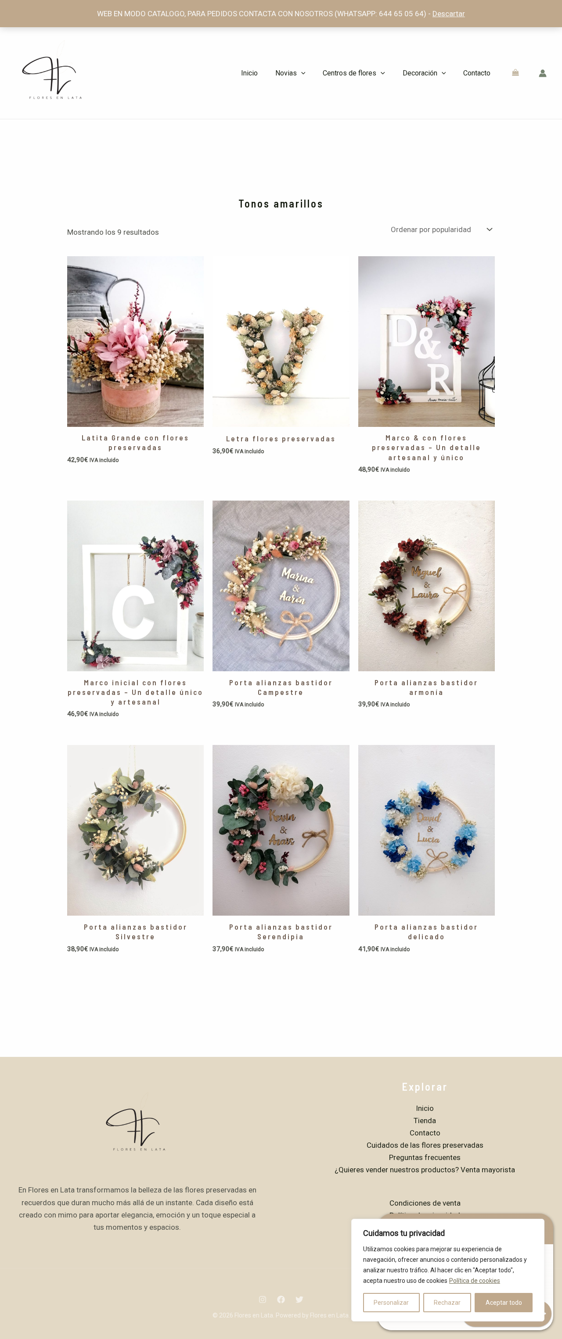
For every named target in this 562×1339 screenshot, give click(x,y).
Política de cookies (474, 1280)
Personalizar (391, 1302)
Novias (286, 73)
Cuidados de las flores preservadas (425, 1145)
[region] (447, 1270)
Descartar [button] (448, 13)
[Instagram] (263, 1299)
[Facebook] (281, 1299)
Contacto (476, 73)
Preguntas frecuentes (425, 1157)
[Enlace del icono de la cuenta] (543, 73)
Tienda (425, 1120)
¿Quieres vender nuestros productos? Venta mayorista (425, 1169)
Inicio (249, 73)
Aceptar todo (504, 1302)
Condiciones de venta (425, 1203)
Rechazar (447, 1302)
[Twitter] (299, 1299)
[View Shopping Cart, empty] (515, 73)
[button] (301, 73)
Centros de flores (349, 73)
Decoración (420, 73)
